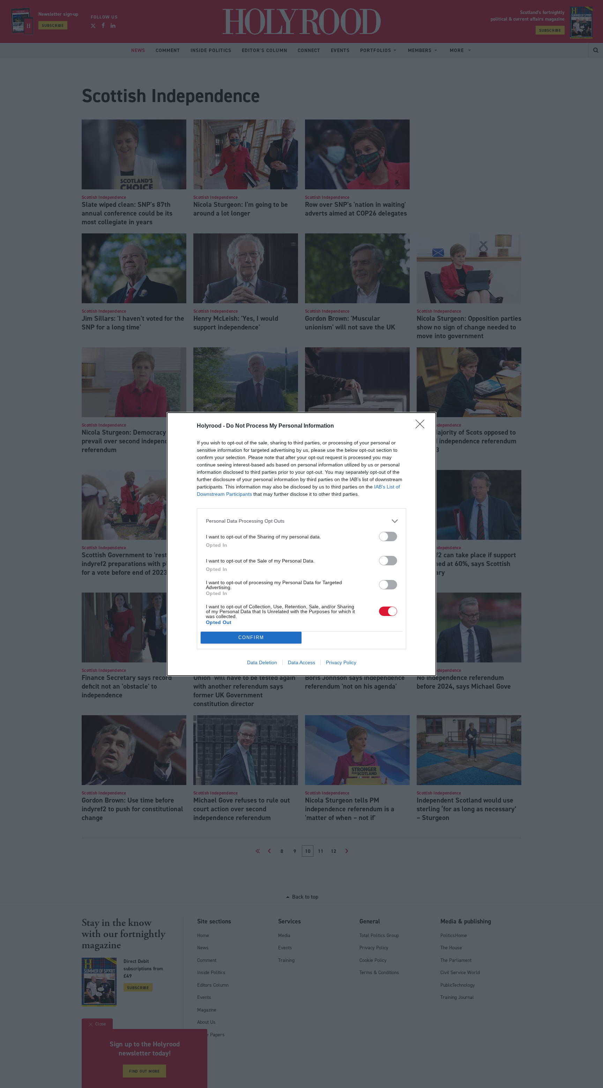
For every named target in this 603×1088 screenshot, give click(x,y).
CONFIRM (251, 637)
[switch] (388, 536)
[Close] (422, 426)
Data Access (301, 662)
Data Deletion (262, 662)
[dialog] (301, 544)
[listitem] (301, 521)
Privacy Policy (341, 662)
